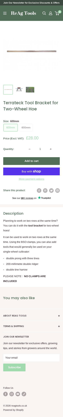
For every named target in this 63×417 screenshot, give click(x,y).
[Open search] (44, 13)
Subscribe (14, 367)
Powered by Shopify (13, 410)
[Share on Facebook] (39, 190)
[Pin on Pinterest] (45, 190)
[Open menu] (4, 13)
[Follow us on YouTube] (18, 394)
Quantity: (8, 149)
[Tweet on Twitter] (51, 190)
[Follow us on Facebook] (5, 394)
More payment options (31, 179)
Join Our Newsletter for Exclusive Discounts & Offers (31, 2)
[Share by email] (57, 190)
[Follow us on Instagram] (11, 394)
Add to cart (31, 161)
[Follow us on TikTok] (24, 394)
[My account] (50, 13)
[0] (57, 13)
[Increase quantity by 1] (50, 149)
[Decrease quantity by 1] (29, 149)
